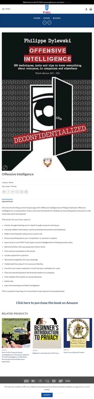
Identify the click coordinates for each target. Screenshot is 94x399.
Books (56, 18)
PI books (14, 186)
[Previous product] (49, 22)
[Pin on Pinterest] (22, 192)
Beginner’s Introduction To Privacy (46, 353)
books (8, 186)
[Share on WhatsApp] (4, 192)
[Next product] (45, 22)
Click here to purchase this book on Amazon (47, 303)
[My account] (86, 9)
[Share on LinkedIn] (26, 192)
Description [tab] (7, 201)
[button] (6, 9)
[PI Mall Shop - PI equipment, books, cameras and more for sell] (47, 9)
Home (37, 18)
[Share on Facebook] (8, 192)
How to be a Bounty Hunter (74, 352)
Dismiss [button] (68, 2)
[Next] (92, 343)
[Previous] (2, 343)
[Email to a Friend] (17, 192)
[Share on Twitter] (13, 192)
